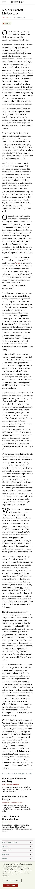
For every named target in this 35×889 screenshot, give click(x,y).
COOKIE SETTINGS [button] (12, 880)
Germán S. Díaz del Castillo (12, 802)
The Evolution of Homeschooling (10, 817)
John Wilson (6, 822)
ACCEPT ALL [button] (10, 885)
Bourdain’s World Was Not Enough (15, 798)
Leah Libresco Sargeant (11, 784)
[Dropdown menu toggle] (17, 842)
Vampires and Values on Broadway (14, 780)
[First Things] (17, 2)
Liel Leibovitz (7, 17)
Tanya (17, 263)
